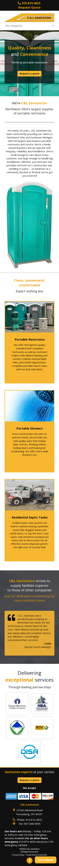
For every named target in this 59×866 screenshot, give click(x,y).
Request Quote (29, 7)
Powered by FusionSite (36, 854)
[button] (17, 704)
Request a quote (29, 73)
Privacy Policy (18, 854)
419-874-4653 (30, 3)
